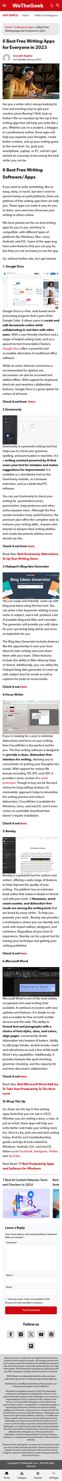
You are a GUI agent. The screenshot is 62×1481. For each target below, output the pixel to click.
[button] (52, 6)
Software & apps (24, 27)
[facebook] (10, 1337)
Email (9, 1287)
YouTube (14, 1156)
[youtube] (41, 1337)
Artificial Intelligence (46, 15)
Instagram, (41, 1151)
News (25, 15)
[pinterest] (51, 1337)
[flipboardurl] (31, 1349)
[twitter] (31, 1337)
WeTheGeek (27, 6)
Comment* (11, 1242)
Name (10, 1275)
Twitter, (54, 1151)
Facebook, (26, 1151)
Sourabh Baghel (22, 55)
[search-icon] (57, 6)
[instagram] (21, 1337)
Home (8, 27)
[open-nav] (4, 5)
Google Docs (11, 348)
